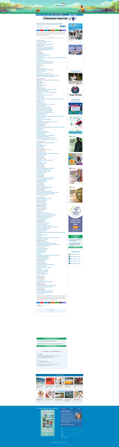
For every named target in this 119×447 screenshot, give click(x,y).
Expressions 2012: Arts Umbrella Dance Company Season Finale (48, 237)
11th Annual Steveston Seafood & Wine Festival (45, 48)
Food (43, 14)
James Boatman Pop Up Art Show (43, 90)
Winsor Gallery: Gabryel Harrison (43, 94)
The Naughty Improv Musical (42, 234)
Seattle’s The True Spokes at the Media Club (45, 225)
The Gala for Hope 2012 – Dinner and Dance (44, 109)
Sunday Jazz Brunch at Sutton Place (43, 136)
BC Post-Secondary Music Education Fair (44, 119)
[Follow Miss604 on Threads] (73, 15)
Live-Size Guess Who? (41, 247)
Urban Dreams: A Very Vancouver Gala (44, 41)
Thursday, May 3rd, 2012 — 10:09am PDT (43, 27)
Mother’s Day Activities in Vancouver (43, 132)
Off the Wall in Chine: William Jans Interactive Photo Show (47, 226)
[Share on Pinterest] (42, 30)
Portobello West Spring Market (42, 259)
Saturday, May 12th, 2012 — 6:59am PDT (60, 355)
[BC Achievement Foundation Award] (75, 143)
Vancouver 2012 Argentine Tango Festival (44, 170)
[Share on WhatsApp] (56, 30)
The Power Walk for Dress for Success (43, 106)
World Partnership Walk (41, 272)
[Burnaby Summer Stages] (75, 159)
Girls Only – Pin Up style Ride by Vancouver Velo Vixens (47, 139)
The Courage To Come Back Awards (43, 169)
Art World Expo (39, 52)
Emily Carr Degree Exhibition (42, 73)
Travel (47, 14)
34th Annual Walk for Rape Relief (43, 273)
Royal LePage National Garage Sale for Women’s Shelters (47, 121)
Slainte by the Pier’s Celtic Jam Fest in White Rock (46, 76)
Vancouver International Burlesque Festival (45, 44)
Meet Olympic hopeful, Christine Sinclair (44, 108)
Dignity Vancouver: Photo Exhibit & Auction (45, 213)
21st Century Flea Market (41, 265)
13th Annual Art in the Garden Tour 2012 (44, 267)
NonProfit (38, 14)
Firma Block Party (40, 59)
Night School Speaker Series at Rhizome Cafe (45, 290)
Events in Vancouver (64, 437)
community (44, 305)
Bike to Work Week (40, 277)
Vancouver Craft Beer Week (42, 180)
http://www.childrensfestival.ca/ (42, 365)
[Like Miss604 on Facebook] (75, 15)
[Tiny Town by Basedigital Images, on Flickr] (51, 37)
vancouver (48, 305)
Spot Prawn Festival (40, 56)
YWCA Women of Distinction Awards (43, 217)
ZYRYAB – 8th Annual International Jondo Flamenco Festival (48, 75)
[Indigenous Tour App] (75, 79)
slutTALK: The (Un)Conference (42, 241)
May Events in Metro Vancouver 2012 (49, 24)
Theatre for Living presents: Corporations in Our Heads (47, 214)
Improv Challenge (40, 280)
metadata (51, 304)
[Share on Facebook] (38, 30)
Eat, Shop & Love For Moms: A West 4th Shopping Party (47, 92)
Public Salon (39, 161)
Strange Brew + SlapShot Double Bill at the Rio (45, 216)
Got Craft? (38, 67)
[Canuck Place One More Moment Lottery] (75, 218)
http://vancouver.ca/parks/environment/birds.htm (45, 357)
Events (51, 14)
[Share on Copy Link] (60, 30)
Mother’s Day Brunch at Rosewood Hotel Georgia (46, 137)
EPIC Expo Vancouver (41, 100)
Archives (78, 408)
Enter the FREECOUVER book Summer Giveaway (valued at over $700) (50, 343)
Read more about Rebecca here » (67, 424)
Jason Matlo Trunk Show (41, 212)
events (42, 306)
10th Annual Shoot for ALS (41, 71)
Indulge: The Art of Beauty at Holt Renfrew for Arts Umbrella (48, 153)
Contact (61, 14)
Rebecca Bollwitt (40, 25)
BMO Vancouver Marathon (42, 68)
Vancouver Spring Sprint (41, 261)
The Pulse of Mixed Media (41, 42)
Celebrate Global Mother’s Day (42, 113)
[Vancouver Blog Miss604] (59, 5)
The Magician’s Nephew (41, 102)
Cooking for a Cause (40, 97)
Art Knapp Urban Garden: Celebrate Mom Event (45, 112)
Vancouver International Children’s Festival (45, 281)
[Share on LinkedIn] (45, 30)
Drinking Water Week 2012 (42, 131)
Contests (71, 408)
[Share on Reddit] (53, 30)
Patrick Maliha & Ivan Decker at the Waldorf (45, 160)
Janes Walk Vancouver (41, 60)
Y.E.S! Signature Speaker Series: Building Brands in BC (46, 285)
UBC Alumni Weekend (41, 252)
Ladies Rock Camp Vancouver (42, 224)
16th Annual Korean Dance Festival (43, 55)
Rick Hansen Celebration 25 (42, 202)
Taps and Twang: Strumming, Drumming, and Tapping (46, 243)
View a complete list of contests (75, 247)
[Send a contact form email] (77, 15)
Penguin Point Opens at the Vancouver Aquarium (46, 177)
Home (62, 428)
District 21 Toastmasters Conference (43, 104)
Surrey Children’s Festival (41, 220)
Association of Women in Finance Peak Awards (45, 142)
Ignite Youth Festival (40, 146)
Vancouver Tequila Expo (41, 115)
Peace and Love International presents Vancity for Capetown (48, 192)
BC (41, 305)
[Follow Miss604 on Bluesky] (70, 15)
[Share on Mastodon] (64, 30)
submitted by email (48, 295)
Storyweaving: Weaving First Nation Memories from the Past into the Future (51, 98)
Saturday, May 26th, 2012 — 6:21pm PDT (60, 362)
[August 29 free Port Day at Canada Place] (75, 32)
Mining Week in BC (40, 123)
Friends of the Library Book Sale (42, 239)
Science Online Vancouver (41, 152)
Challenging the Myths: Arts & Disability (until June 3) (46, 89)
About (56, 14)
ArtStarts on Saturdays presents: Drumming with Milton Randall (48, 244)
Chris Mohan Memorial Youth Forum (43, 257)
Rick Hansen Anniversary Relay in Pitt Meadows (45, 168)
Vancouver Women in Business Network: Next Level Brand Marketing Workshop (51, 57)
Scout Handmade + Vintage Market (43, 222)
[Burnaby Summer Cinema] (75, 108)
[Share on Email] (49, 30)
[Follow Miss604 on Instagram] (71, 15)
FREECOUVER (60, 13)
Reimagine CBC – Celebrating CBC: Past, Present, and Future (48, 80)
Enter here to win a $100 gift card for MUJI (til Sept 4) (47, 341)
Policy (62, 435)
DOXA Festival (39, 50)
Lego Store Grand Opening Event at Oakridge (45, 46)
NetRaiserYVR (39, 210)
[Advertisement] (51, 326)
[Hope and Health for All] (75, 91)
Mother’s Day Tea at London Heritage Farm (44, 110)
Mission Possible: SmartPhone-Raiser (43, 228)
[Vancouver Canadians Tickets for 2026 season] (59, 18)
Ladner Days (39, 236)
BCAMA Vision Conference (42, 206)
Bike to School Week (40, 148)
